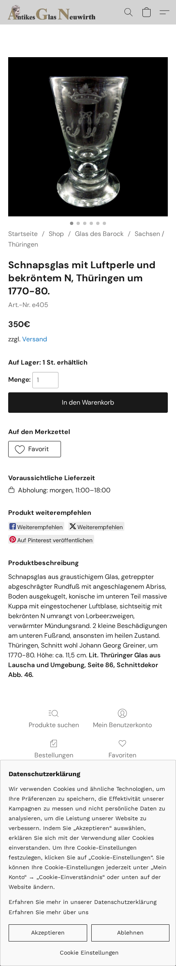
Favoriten (122, 755)
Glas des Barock (99, 233)
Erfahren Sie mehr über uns (48, 912)
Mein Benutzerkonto (122, 725)
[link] (89, 949)
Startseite (23, 233)
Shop (56, 233)
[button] (55, 12)
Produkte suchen (54, 725)
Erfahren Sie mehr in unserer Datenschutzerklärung (82, 902)
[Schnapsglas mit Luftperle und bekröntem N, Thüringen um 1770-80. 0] (88, 136)
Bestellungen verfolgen (53, 760)
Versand (34, 339)
